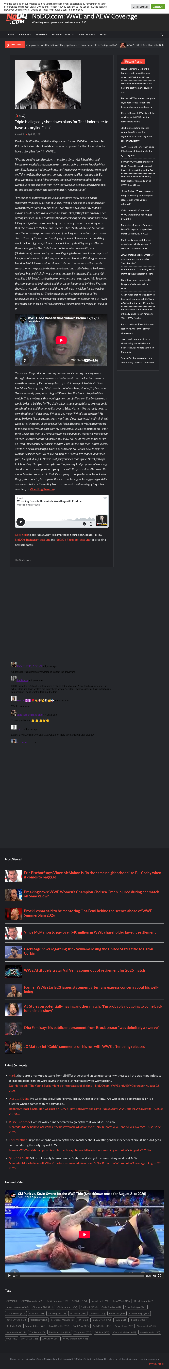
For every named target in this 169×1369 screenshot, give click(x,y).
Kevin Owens (16, 1319)
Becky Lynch (100, 1301)
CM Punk (89, 1307)
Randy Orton (101, 1319)
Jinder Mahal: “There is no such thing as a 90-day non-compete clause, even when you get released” (137, 197)
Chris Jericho (67, 1307)
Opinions (25, 34)
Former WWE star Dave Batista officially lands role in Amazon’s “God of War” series (137, 313)
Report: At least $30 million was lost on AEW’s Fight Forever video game (137, 328)
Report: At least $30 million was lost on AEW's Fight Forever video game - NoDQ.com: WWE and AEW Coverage (80, 1108)
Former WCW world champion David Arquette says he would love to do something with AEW (137, 166)
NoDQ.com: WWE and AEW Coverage (84, 16)
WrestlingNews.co (42, 489)
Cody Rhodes (111, 1307)
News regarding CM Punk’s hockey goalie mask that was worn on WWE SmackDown (135, 73)
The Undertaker (23, 560)
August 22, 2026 (140, 1150)
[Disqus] (62, 701)
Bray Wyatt (121, 1301)
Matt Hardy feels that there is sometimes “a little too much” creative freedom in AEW (136, 244)
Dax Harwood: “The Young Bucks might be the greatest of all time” (138, 271)
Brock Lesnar (143, 1301)
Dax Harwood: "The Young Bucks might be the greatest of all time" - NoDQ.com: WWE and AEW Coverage (76, 1085)
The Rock (37, 1332)
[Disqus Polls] (62, 614)
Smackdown (124, 1326)
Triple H (102, 1332)
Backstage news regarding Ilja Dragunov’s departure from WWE (136, 284)
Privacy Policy (156, 1363)
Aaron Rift (20, 134)
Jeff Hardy (78, 1313)
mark (12, 1075)
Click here (21, 534)
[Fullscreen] (159, 1275)
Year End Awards (62, 34)
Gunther (36, 1313)
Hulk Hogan (57, 1313)
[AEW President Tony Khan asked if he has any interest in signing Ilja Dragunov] (82, 45)
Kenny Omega (139, 1313)
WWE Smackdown (75, 1338)
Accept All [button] (158, 6)
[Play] (9, 1275)
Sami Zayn (81, 1326)
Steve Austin (146, 1326)
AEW (11, 1301)
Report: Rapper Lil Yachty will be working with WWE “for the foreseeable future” (137, 117)
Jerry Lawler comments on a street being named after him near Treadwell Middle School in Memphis (137, 345)
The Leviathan (18, 1140)
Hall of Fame (87, 34)
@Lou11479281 (19, 1098)
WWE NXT (29, 1338)
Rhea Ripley (139, 1319)
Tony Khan (82, 1332)
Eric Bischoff (15, 1313)
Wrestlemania (150, 1332)
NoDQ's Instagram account (32, 539)
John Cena (117, 1313)
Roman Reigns (35, 1326)
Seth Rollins (102, 1326)
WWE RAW (50, 1338)
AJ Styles (79, 1301)
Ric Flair (13, 1326)
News (11, 34)
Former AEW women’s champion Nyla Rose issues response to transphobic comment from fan (138, 102)
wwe (11, 1338)
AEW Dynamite (32, 1301)
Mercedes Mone (62, 1319)
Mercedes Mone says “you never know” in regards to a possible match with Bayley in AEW (137, 229)
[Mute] (154, 1275)
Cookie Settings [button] (140, 6)
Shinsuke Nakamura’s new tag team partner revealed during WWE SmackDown (136, 180)
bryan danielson (17, 1307)
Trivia (103, 34)
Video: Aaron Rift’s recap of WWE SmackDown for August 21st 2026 (136, 214)
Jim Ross (97, 1313)
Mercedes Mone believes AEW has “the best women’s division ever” (136, 87)
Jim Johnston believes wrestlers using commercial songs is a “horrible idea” (137, 259)
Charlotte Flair (43, 1307)
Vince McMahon (124, 1332)
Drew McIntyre (135, 1307)
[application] (84, 1234)
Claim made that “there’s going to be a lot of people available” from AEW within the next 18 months (138, 299)
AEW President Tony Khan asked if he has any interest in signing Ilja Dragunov (126, 45)
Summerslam (16, 1332)
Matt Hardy (38, 1319)
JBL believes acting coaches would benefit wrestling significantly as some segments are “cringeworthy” (136, 134)
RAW (120, 1319)
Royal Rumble (59, 1326)
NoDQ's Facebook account (73, 539)
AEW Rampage (57, 1301)
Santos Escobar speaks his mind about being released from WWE (137, 360)
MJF (83, 1319)
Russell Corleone (20, 1122)
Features (41, 34)
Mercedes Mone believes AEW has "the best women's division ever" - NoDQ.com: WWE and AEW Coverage (77, 1127)
